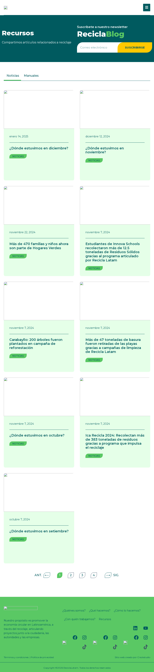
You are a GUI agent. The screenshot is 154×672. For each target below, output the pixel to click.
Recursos (105, 619)
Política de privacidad (42, 657)
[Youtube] (145, 628)
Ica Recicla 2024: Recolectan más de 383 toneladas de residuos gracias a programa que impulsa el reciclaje (114, 441)
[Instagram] (84, 637)
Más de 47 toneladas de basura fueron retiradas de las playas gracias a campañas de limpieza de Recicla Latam (113, 346)
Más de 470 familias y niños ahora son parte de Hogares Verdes (38, 246)
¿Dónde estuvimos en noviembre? (104, 150)
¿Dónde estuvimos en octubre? (36, 435)
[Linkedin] (135, 628)
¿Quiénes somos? (74, 610)
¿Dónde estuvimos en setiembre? (39, 531)
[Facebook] (75, 637)
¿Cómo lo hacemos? (127, 610)
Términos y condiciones (16, 657)
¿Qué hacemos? (99, 610)
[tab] (12, 76)
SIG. (112, 575)
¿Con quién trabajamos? (79, 619)
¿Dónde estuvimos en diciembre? (38, 148)
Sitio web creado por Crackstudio (132, 657)
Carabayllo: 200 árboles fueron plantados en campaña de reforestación (36, 344)
